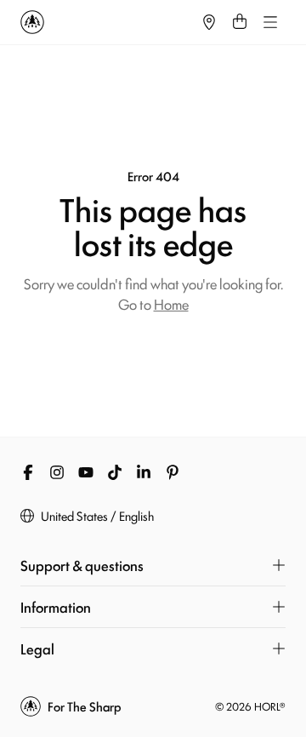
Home (171, 304)
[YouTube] (85, 472)
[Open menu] (270, 22)
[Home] (107, 22)
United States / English (97, 515)
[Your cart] (239, 22)
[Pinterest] (172, 472)
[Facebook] (28, 472)
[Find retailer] (209, 22)
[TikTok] (114, 472)
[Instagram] (56, 472)
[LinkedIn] (143, 472)
